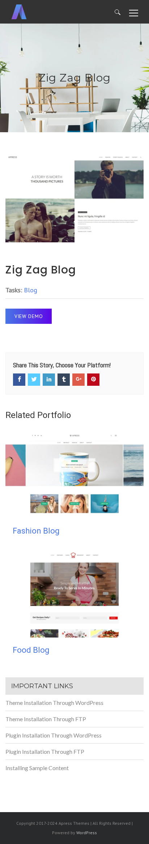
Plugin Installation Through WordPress (53, 735)
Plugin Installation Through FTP (44, 751)
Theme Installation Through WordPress (54, 702)
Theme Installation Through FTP (45, 718)
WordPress (86, 832)
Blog (30, 290)
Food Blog (31, 650)
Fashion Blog (36, 530)
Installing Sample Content (37, 767)
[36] (74, 198)
